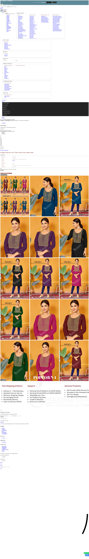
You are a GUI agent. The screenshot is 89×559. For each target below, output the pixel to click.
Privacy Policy (4, 446)
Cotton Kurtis (20, 18)
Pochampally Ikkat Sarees (33, 28)
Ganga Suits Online (55, 27)
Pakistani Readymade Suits (45, 19)
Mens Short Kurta (7, 48)
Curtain (16, 60)
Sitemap (3, 451)
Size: (1, 168)
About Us (3, 428)
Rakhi (5, 74)
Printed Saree (31, 19)
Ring (5, 67)
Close (5, 9)
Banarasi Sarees (32, 18)
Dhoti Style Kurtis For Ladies (22, 35)
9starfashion (8, 21)
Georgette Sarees (32, 32)
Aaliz (7, 24)
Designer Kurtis (20, 17)
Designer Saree (32, 16)
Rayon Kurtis (20, 26)
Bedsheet (5, 60)
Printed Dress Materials (56, 28)
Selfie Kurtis (20, 19)
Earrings (5, 70)
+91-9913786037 (3, 0)
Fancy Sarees (31, 34)
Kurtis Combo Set (20, 28)
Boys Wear (6, 54)
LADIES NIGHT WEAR (7, 94)
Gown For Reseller (7, 89)
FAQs (3, 450)
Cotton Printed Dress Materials (57, 29)
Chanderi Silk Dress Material (57, 30)
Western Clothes (6, 90)
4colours (8, 18)
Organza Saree (32, 35)
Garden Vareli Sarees (33, 26)
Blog (3, 431)
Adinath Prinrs (9, 30)
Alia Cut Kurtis (20, 33)
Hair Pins (5, 77)
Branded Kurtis (20, 36)
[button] (44, 557)
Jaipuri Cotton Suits (55, 26)
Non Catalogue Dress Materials (57, 17)
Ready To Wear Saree (33, 33)
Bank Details (4, 432)
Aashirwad (8, 28)
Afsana (8, 31)
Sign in (8, 4)
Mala (5, 73)
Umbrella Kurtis (20, 37)
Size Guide (2, 170)
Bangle (5, 69)
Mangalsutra (6, 68)
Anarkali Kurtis (20, 31)
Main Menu (4, 100)
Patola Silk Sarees (32, 30)
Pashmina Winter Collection (57, 16)
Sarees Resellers (6, 84)
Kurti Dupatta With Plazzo (22, 30)
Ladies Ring (6, 75)
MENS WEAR (6, 41)
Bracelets (5, 66)
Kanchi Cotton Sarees (33, 38)
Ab (7, 29)
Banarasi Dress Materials (56, 18)
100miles (8, 16)
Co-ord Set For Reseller (7, 86)
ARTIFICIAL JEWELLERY (8, 65)
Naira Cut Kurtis (20, 34)
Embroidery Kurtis (20, 38)
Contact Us (5, 4)
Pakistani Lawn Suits (44, 17)
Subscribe (2, 416)
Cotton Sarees (32, 17)
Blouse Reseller (6, 87)
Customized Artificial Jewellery (20, 65)
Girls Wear (6, 55)
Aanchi (8, 25)
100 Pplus (8, 15)
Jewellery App (6, 78)
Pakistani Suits (43, 16)
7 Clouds (8, 19)
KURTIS (13, 160)
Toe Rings (5, 76)
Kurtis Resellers (6, 85)
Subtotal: (1, 10)
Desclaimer (4, 448)
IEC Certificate (4, 433)
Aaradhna (8, 26)
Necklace (5, 71)
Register (11, 4)
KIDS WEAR (6, 53)
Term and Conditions (5, 449)
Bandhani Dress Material (56, 19)
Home (3, 12)
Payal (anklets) (6, 72)
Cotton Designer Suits (44, 18)
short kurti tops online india (4, 150)
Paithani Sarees (32, 27)
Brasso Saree (31, 37)
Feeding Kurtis (20, 16)
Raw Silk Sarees (32, 31)
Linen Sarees (31, 29)
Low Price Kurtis (20, 27)
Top (18, 32)
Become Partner (4, 430)
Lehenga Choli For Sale (7, 88)
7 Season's (8, 20)
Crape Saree (31, 36)
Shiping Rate (4, 442)
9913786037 (2, 422)
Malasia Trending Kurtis (21, 29)
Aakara (8, 23)
